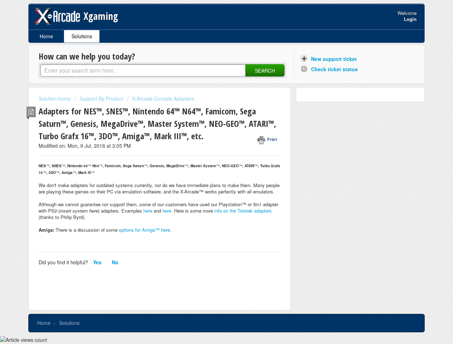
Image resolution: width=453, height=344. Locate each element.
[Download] (213, 78)
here (147, 210)
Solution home (55, 98)
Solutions (81, 36)
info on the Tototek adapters (243, 210)
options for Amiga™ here (144, 229)
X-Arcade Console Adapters (163, 98)
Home (46, 36)
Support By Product (101, 98)
